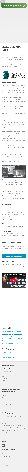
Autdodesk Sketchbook (8, 357)
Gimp (3, 376)
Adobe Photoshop (7, 397)
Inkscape (4, 378)
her (14, 250)
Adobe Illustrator (6, 404)
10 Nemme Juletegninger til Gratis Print (12, 334)
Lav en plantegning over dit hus (10, 343)
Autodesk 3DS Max (7, 399)
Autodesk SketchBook (8, 374)
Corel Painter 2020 (7, 402)
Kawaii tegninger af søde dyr (9, 336)
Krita (3, 380)
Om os (4, 454)
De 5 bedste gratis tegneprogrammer (12, 331)
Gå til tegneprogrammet (14, 256)
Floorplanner (5, 355)
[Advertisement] (14, 26)
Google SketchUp (6, 352)
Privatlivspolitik (6, 456)
